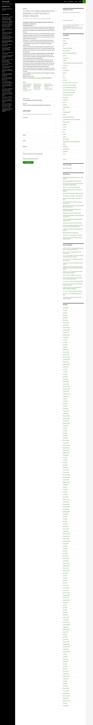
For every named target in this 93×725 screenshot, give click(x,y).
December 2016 (66, 592)
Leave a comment (47, 18)
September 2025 (66, 334)
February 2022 (66, 440)
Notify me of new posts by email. (30, 158)
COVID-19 (25, 8)
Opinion (64, 126)
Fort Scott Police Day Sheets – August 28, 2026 (73, 195)
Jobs (64, 109)
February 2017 (66, 587)
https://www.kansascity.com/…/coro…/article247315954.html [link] (37, 77)
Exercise (64, 72)
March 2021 (65, 467)
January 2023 (66, 413)
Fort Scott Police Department (69, 90)
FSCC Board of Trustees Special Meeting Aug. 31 (73, 193)
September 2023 (66, 393)
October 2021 (66, 450)
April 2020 (65, 494)
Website (25, 146)
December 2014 (66, 644)
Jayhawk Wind (66, 107)
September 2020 (66, 482)
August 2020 (65, 484)
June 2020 (65, 489)
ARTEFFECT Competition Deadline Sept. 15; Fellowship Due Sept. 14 (72, 210)
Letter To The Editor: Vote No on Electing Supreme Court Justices (73, 256)
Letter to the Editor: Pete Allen (76, 281)
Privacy (80, 1)
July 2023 (65, 398)
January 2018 (66, 560)
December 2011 (66, 693)
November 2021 (66, 447)
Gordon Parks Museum (68, 94)
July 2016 (65, 605)
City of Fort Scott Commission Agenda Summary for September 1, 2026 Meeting (73, 184)
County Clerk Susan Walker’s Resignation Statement (72, 288)
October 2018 (66, 538)
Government (65, 97)
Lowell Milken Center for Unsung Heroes (71, 119)
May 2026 (65, 315)
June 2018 (65, 548)
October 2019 (66, 509)
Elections (65, 67)
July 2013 (65, 663)
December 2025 (66, 327)
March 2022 (65, 438)
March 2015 (65, 639)
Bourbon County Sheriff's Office (69, 53)
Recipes (64, 134)
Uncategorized (66, 149)
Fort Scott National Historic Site (69, 87)
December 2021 (66, 445)
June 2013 (65, 666)
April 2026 (65, 317)
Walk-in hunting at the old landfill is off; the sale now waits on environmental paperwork (73, 226)
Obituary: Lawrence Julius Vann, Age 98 (71, 187)
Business (65, 55)
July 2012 (65, 681)
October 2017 (66, 568)
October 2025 (66, 332)
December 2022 (66, 415)
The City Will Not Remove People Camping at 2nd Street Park (73, 249)
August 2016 (65, 602)
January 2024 (66, 384)
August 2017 (65, 573)
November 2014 (66, 646)
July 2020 (65, 487)
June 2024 (65, 371)
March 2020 (65, 497)
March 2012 (65, 686)
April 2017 (65, 582)
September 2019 (66, 511)
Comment (25, 117)
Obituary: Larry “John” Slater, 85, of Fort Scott (72, 235)
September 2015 (66, 629)
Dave (64, 275)
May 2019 (65, 521)
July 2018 (65, 546)
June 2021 (65, 460)
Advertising (70, 1)
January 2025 (66, 354)
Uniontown (65, 151)
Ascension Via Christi (67, 48)
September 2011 (66, 700)
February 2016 (66, 617)
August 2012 (65, 678)
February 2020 (66, 499)
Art (63, 45)
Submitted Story (37, 18)
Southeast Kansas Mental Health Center (71, 141)
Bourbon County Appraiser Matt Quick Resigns (7, 70)
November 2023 (66, 388)
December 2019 (66, 504)
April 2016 (65, 612)
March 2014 (65, 659)
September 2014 (66, 651)
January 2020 (66, 501)
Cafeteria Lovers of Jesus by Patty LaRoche (72, 213)
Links (76, 1)
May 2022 (65, 433)
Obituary (65, 124)
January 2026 (66, 325)
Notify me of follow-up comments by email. (33, 153)
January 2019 (66, 531)
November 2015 (66, 624)
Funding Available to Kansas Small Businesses (32, 99)
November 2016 (66, 595)
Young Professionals (67, 168)
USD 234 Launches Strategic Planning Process (7, 85)
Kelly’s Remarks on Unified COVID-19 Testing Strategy (37, 85)
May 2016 (65, 609)
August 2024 (65, 366)
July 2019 (65, 516)
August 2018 (65, 543)
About (65, 1)
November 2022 (66, 418)
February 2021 (66, 470)
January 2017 (66, 590)
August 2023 (65, 396)
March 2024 (65, 379)
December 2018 (66, 533)
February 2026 (66, 322)
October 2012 (66, 673)
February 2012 (66, 688)
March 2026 (65, 320)
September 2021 (66, 452)
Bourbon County (66, 50)
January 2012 (66, 691)
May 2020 (65, 492)
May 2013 (65, 668)
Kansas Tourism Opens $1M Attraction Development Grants (72, 278)
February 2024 (66, 381)
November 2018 (66, 536)
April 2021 (65, 465)
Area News (65, 43)
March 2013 (65, 671)
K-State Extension (66, 112)
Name (24, 135)
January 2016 (66, 619)
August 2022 (65, 425)
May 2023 (65, 403)
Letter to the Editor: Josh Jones (75, 291)
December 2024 (66, 357)
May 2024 (65, 374)
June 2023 (65, 401)
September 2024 (66, 364)
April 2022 (65, 435)
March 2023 (65, 408)
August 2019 (65, 514)
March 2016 (65, 614)
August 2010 (65, 705)
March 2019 (65, 526)
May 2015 (65, 634)
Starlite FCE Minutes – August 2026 (70, 232)
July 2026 (65, 310)
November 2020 (66, 477)
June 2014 (65, 656)
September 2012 (66, 676)
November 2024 (66, 359)
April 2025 (65, 347)
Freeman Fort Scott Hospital (69, 92)
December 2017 (66, 563)
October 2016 (66, 597)
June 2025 (65, 342)
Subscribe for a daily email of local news (71, 12)
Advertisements (66, 38)
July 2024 (65, 369)
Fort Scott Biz (5, 1)
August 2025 (65, 337)
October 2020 (66, 479)
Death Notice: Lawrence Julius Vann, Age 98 (72, 222)
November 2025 (66, 330)
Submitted (65, 146)
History (64, 102)
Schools (64, 136)
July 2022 (65, 428)
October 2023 (66, 391)
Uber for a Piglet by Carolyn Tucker (74, 275)
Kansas (64, 114)
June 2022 (65, 430)
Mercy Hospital (66, 122)
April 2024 (65, 376)
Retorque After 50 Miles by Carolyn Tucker (72, 181)
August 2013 (65, 661)
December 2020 (66, 474)
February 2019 (66, 528)
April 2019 (65, 524)
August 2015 (65, 632)
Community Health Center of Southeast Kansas (73, 63)
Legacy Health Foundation (68, 117)
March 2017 (65, 585)
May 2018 (65, 551)
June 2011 (65, 703)
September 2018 (66, 541)
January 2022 (66, 442)
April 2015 (65, 636)
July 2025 (65, 339)
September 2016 (66, 600)
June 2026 (65, 312)
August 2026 (65, 307)
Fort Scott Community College (69, 85)
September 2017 (66, 570)
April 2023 (65, 406)
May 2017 (65, 580)
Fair (64, 75)
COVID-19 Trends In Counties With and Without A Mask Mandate (37, 104)
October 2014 (66, 649)
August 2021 (65, 455)
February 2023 (66, 411)
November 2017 (66, 565)
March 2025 (65, 349)
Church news (65, 58)
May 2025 (65, 344)
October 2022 (66, 420)
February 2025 (66, 352)
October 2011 (66, 698)
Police (64, 129)
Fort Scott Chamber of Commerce (70, 82)
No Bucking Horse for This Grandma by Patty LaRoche (7, 74)
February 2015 (66, 641)
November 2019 (66, 506)
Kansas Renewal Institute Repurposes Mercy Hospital (72, 272)
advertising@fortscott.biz (68, 27)
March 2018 (65, 555)
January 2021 (66, 472)
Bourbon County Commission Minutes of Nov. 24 (48, 85)
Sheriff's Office (66, 139)
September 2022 (66, 423)
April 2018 (65, 553)
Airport (64, 40)
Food (64, 77)
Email (24, 140)
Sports (64, 144)
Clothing (65, 60)
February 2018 (66, 558)
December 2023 (66, 386)
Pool (64, 131)
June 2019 (65, 519)
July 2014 (65, 654)
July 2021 (65, 457)
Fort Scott (65, 80)
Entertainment (66, 70)
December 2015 (66, 622)
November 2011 (66, 695)
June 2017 (65, 578)
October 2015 (66, 627)
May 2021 (65, 462)
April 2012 (65, 683)
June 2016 (65, 607)
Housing (64, 104)
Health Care (65, 99)
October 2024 (66, 361)
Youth (64, 153)
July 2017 (65, 575)
